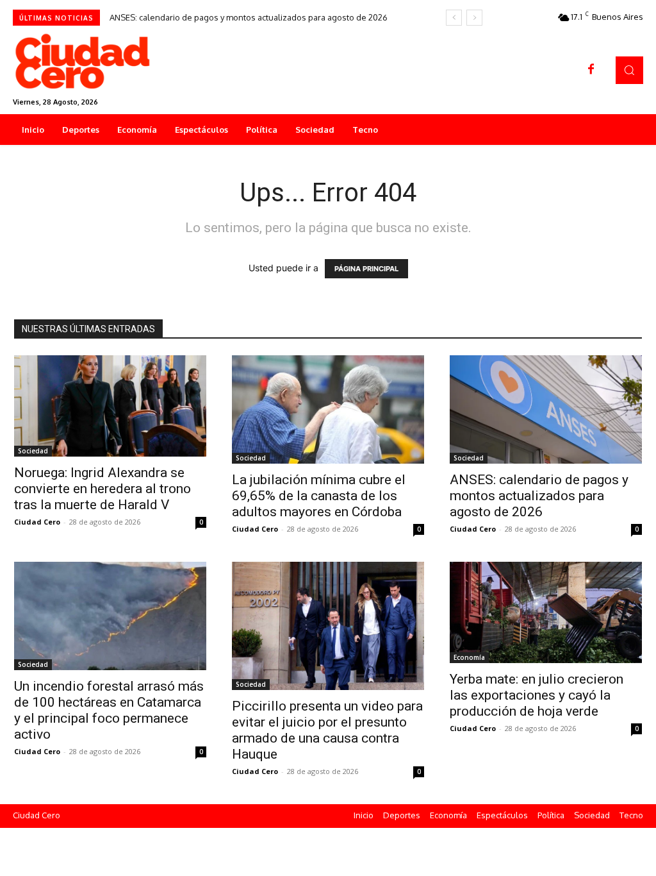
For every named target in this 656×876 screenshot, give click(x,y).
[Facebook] (591, 69)
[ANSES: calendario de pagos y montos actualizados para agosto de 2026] (546, 409)
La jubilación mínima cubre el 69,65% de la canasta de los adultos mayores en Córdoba (319, 495)
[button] (629, 70)
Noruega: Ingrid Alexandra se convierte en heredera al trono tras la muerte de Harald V (102, 488)
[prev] (454, 18)
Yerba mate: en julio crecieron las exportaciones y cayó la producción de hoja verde (536, 695)
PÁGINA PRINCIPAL (366, 268)
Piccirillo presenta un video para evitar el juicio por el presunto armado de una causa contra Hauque (327, 730)
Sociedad (33, 450)
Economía (469, 657)
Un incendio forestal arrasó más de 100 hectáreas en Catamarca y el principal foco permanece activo (109, 710)
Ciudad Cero (37, 521)
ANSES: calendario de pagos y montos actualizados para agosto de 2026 (249, 17)
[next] (474, 18)
